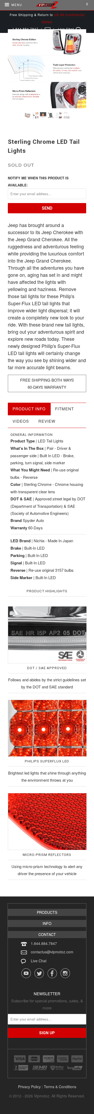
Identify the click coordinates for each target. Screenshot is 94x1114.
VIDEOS (21, 421)
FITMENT (64, 408)
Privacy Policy (29, 1086)
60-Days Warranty (47, 387)
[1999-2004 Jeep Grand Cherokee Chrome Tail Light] (47, 68)
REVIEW (46, 421)
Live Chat (38, 960)
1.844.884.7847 (44, 943)
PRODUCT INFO (29, 408)
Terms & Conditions (60, 1086)
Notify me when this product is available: (38, 181)
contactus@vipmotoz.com (52, 951)
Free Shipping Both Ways (47, 380)
